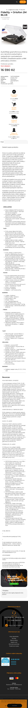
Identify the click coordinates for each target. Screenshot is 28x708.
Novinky (14, 638)
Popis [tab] (2, 142)
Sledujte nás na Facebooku (16, 625)
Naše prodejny (14, 640)
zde (5, 705)
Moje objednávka (14, 636)
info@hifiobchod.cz (13, 9)
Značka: (5, 19)
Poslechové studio (14, 646)
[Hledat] (16, 1)
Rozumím (14, 705)
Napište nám (14, 642)
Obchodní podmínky (14, 644)
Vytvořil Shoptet (7, 698)
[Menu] (22, 1)
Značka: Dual (13, 78)
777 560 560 (22, 9)
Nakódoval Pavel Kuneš (19, 698)
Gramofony (13, 79)
